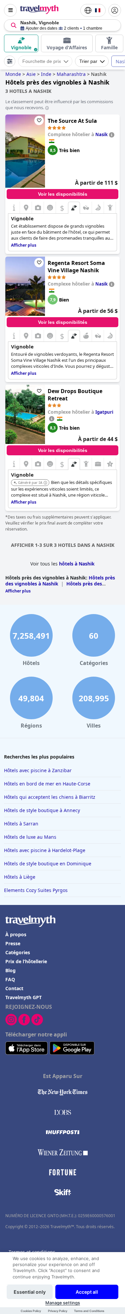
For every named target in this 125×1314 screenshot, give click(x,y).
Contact (14, 988)
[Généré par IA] (45, 483)
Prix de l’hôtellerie (26, 961)
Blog (10, 970)
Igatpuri (104, 412)
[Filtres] (9, 61)
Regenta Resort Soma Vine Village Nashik (76, 266)
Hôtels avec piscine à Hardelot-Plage (44, 850)
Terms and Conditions (89, 1311)
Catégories (17, 952)
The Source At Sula (72, 120)
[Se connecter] (114, 10)
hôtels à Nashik (77, 563)
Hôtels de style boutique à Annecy (42, 810)
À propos (15, 934)
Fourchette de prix (41, 61)
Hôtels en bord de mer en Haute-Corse (47, 783)
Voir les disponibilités (62, 194)
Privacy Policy (57, 1311)
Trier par (88, 61)
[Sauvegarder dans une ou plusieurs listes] (39, 120)
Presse (12, 943)
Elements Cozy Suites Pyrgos (36, 890)
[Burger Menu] (10, 10)
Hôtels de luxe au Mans (30, 837)
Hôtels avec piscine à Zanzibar (38, 770)
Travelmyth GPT (23, 997)
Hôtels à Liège (19, 877)
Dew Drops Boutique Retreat (75, 394)
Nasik (101, 134)
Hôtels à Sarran (21, 823)
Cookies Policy (31, 1311)
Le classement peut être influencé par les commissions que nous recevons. (59, 104)
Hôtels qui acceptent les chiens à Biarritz (49, 797)
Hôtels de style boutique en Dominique (47, 863)
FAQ (10, 979)
